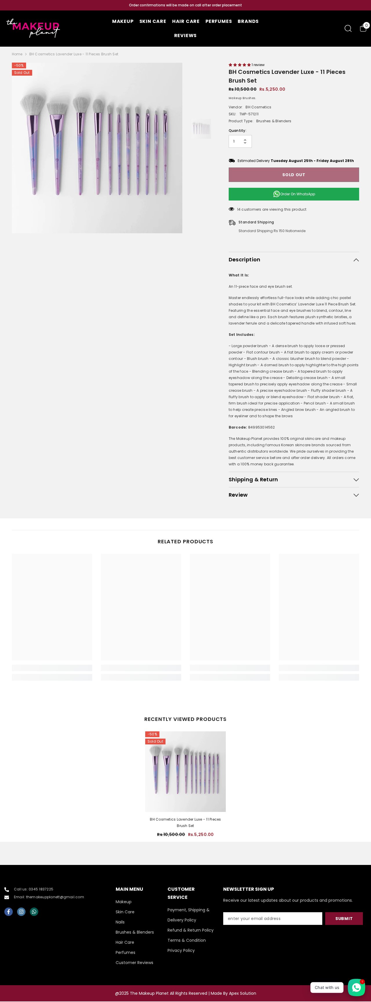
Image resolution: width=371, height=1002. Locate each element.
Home (17, 54)
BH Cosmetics (258, 107)
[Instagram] (21, 912)
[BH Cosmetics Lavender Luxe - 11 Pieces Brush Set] (185, 771)
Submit (344, 918)
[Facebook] (8, 912)
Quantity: (237, 130)
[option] (185, 5)
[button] (240, 64)
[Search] (348, 28)
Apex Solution (242, 993)
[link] (52, 668)
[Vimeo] (34, 912)
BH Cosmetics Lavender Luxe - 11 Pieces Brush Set (185, 822)
